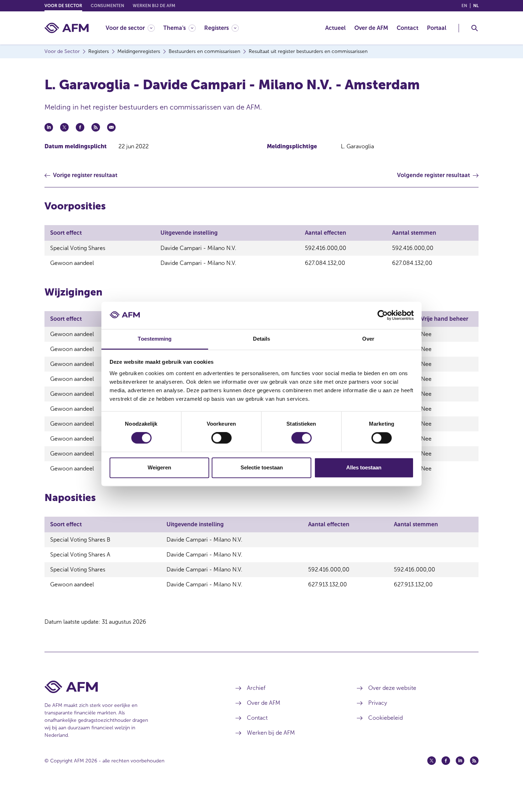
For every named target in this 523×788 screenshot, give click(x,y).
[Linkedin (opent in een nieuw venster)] (460, 760)
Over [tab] (368, 339)
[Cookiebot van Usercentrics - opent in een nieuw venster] (383, 315)
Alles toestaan (363, 467)
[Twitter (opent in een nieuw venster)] (431, 760)
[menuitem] (134, 27)
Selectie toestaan (262, 467)
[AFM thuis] (66, 28)
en (464, 5)
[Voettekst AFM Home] (129, 687)
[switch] (221, 438)
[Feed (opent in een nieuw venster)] (474, 760)
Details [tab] (261, 339)
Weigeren (159, 467)
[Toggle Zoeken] (474, 28)
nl (476, 5)
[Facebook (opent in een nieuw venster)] (446, 760)
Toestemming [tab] (154, 339)
